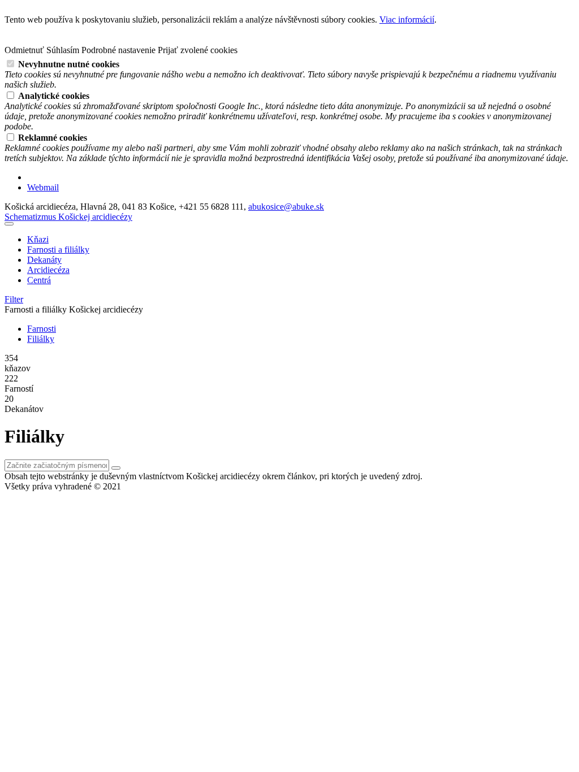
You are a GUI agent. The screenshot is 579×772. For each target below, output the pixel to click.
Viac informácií (406, 19)
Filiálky (40, 339)
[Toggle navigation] (9, 223)
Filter (14, 299)
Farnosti (41, 328)
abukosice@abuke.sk (286, 206)
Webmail (43, 187)
